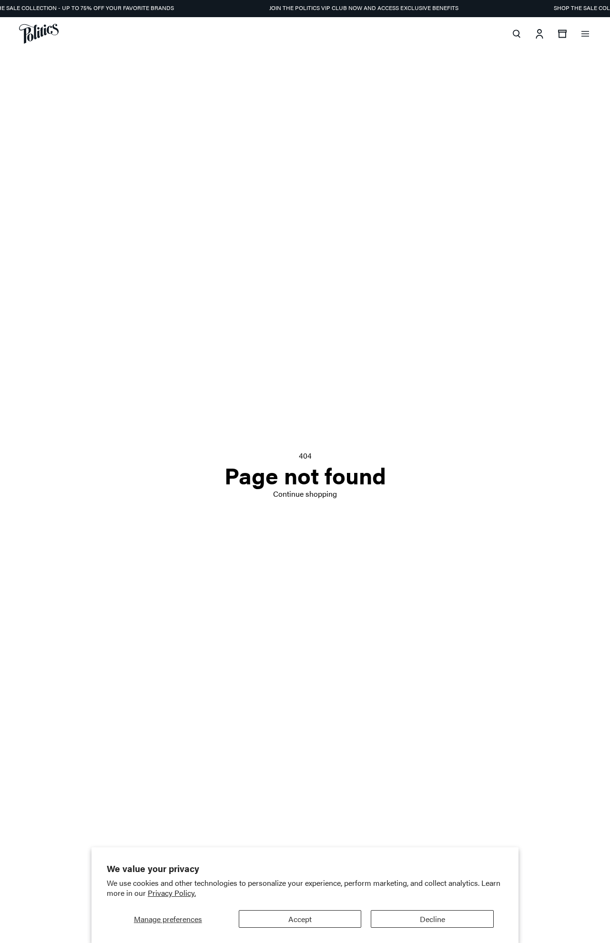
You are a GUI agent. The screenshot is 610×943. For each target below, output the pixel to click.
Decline (432, 918)
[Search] (516, 34)
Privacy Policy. (172, 892)
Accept (300, 918)
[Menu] (585, 34)
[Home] (39, 34)
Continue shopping (305, 493)
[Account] (539, 34)
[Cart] (562, 34)
